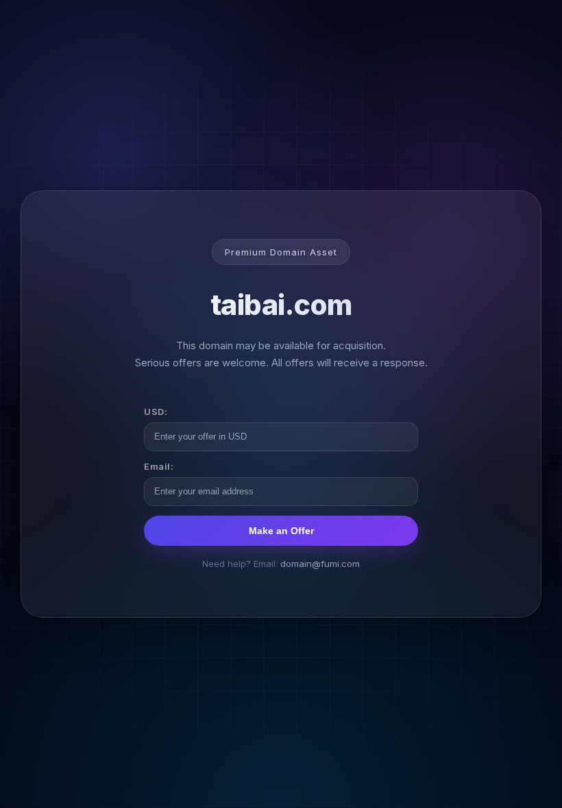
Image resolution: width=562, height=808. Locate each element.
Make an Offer (281, 530)
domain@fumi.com (320, 563)
